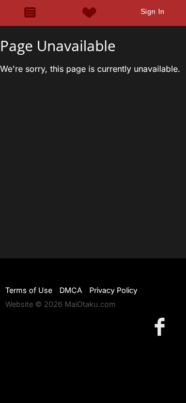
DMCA (70, 290)
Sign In (153, 11)
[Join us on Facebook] (161, 326)
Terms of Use (28, 290)
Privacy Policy (113, 290)
